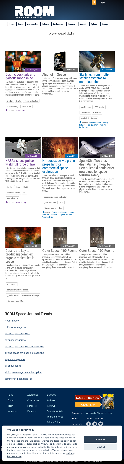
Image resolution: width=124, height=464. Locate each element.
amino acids (11, 284)
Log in (102, 2)
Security (71, 24)
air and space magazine (17, 333)
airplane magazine (15, 359)
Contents (51, 395)
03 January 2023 (70, 246)
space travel (26, 106)
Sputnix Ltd (85, 112)
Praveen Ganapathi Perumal (61, 214)
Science (45, 24)
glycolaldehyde (12, 295)
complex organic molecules (17, 289)
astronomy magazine (16, 327)
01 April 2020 (71, 70)
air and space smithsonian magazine (24, 353)
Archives (51, 400)
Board (10, 400)
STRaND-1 (97, 112)
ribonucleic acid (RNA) (15, 301)
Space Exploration (31, 100)
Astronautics (32, 24)
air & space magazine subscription (23, 372)
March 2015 (108, 70)
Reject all (100, 447)
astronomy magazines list (18, 378)
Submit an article (55, 411)
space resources (13, 192)
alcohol (10, 100)
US (24, 192)
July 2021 (72, 156)
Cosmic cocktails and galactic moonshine (20, 76)
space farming (12, 106)
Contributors (33, 400)
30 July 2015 (108, 156)
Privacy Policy (53, 422)
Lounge (105, 24)
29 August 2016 (33, 246)
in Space (54, 74)
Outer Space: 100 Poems (59, 250)
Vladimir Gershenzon (89, 118)
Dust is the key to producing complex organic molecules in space (19, 256)
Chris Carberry (20, 110)
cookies (69, 453)
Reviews (51, 405)
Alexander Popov (95, 122)
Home (11, 24)
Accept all (100, 439)
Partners (31, 411)
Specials (83, 24)
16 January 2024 (107, 246)
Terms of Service (55, 416)
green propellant (50, 202)
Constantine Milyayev (59, 212)
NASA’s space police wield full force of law (20, 162)
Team (10, 405)
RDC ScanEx (99, 107)
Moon (18, 187)
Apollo (9, 187)
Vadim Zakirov (47, 217)
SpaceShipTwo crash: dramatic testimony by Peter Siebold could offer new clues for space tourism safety (96, 168)
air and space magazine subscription (24, 346)
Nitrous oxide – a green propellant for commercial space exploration (58, 166)
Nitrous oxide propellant (53, 208)
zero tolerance (12, 198)
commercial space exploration (55, 197)
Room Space (12, 320)
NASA (18, 100)
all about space (13, 365)
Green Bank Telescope (30, 295)
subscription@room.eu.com (99, 412)
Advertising (32, 395)
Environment (58, 24)
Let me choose (14, 456)
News (20, 24)
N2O (61, 202)
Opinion (94, 24)
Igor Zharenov (86, 107)
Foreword (32, 405)
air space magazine (15, 340)
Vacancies (12, 411)
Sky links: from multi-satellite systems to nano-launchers (94, 78)
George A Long (20, 202)
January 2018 (34, 70)
